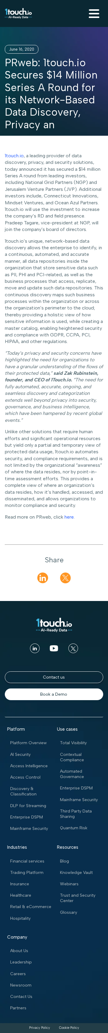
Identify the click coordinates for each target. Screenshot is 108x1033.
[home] (18, 13)
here (69, 517)
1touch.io (14, 155)
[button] (93, 13)
